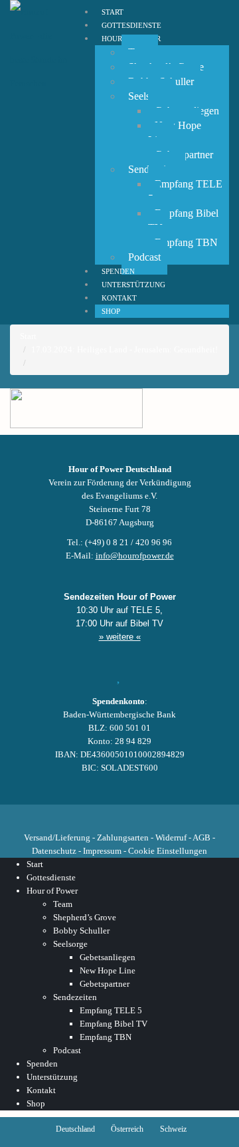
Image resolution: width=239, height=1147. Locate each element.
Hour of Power (52, 891)
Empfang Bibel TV (183, 220)
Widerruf (171, 837)
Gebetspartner (104, 984)
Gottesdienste (51, 877)
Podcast (144, 257)
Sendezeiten (75, 997)
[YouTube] (97, 814)
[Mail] (187, 814)
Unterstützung (52, 1077)
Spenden (42, 1064)
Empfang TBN (186, 242)
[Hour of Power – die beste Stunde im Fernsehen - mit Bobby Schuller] (39, 48)
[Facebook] (52, 814)
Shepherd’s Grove (84, 917)
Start (35, 864)
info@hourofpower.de (135, 556)
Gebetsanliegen (107, 957)
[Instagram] (119, 814)
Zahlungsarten (123, 837)
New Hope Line (174, 133)
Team (62, 904)
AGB (201, 837)
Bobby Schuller (81, 931)
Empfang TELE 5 (185, 191)
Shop (111, 311)
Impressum (102, 851)
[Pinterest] (142, 814)
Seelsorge (70, 944)
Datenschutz (54, 851)
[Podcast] (165, 814)
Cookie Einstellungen (167, 851)
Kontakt (41, 1090)
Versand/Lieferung (57, 837)
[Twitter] (74, 814)
